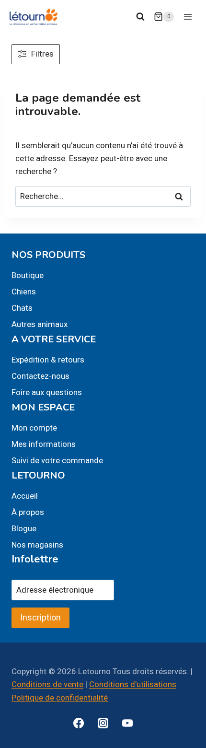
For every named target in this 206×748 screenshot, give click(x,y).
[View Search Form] (140, 16)
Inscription (40, 617)
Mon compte (34, 427)
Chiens (23, 291)
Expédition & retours (47, 359)
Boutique (27, 275)
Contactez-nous (40, 376)
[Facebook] (78, 723)
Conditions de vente (47, 684)
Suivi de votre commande (57, 460)
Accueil (24, 496)
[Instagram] (103, 723)
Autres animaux (39, 324)
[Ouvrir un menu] (187, 16)
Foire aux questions (46, 392)
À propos (27, 512)
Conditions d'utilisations (132, 684)
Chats (22, 308)
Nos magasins (37, 544)
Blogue (23, 528)
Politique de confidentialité (59, 697)
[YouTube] (127, 723)
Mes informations (43, 444)
